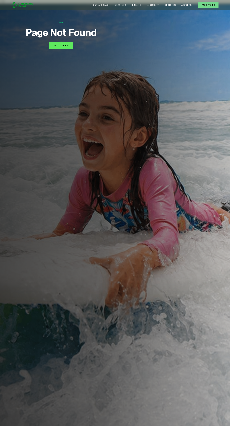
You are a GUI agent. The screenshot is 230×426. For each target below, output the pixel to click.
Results (136, 5)
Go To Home (61, 45)
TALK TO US (208, 5)
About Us (186, 5)
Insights (170, 5)
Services (120, 5)
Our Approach (101, 5)
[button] (153, 5)
